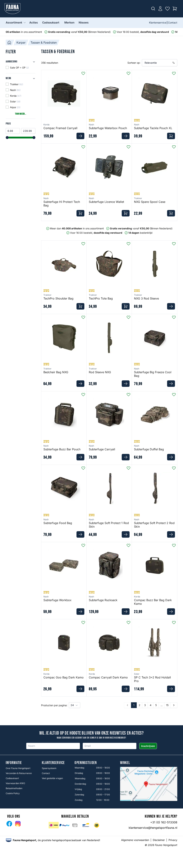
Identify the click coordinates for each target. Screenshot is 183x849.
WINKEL (125, 763)
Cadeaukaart (50, 22)
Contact (172, 22)
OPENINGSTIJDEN (86, 763)
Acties (33, 22)
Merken (69, 22)
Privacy (173, 839)
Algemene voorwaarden (135, 839)
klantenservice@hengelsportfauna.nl (153, 827)
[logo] (8, 840)
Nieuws (84, 22)
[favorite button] (83, 73)
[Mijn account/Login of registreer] (160, 8)
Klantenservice (157, 22)
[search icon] (153, 8)
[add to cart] (80, 136)
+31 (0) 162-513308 (163, 822)
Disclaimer (159, 839)
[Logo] (12, 9)
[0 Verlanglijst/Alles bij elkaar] (167, 8)
